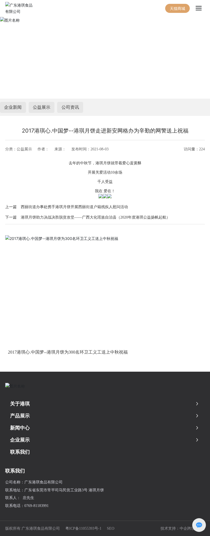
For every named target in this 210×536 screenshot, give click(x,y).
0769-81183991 (36, 506)
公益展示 (41, 107)
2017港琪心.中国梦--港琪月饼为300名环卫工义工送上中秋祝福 (68, 352)
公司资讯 (70, 107)
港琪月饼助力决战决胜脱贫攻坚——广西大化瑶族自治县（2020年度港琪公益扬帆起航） (95, 217)
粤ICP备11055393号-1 (83, 528)
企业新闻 (13, 107)
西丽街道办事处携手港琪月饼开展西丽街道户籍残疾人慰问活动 (74, 207)
